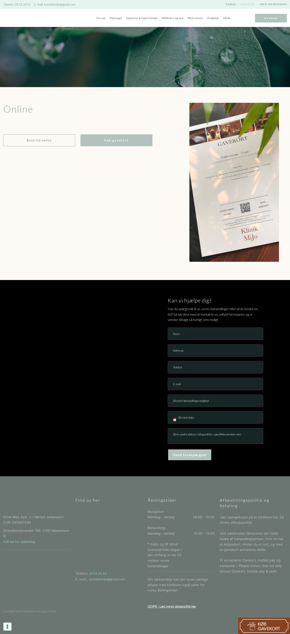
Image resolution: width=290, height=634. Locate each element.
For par (101, 18)
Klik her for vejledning (19, 541)
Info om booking (273, 4)
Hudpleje (213, 18)
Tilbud (231, 4)
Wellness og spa (172, 18)
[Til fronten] (24, 18)
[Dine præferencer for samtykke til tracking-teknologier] (7, 627)
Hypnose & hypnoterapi (142, 18)
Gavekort (247, 4)
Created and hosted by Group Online (29, 611)
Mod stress (195, 18)
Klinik (226, 18)
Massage (116, 18)
